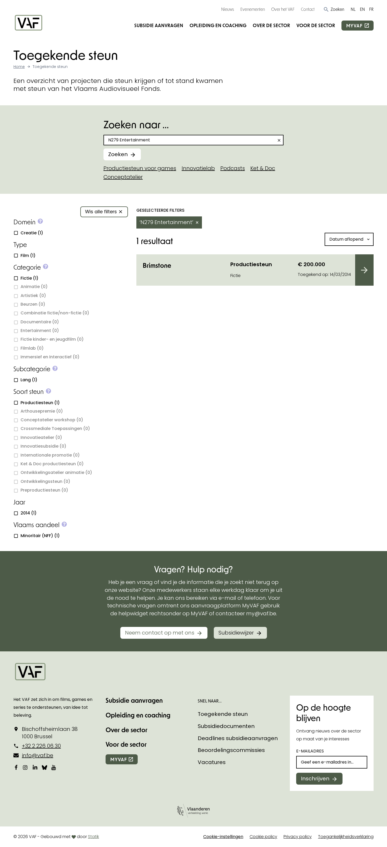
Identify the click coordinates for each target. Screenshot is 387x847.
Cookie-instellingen (223, 837)
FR (371, 9)
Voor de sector (315, 25)
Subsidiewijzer (236, 632)
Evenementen (252, 9)
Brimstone (157, 265)
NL (353, 9)
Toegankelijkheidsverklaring (346, 837)
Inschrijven (315, 778)
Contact (308, 9)
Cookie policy (263, 837)
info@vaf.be (37, 755)
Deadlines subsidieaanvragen (238, 738)
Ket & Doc (262, 168)
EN (362, 9)
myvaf (354, 25)
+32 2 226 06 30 (41, 746)
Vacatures (212, 762)
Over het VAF (283, 9)
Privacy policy (298, 837)
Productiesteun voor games (139, 168)
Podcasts (232, 168)
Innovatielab (198, 168)
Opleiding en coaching (218, 25)
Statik (93, 837)
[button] (333, 9)
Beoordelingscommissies (231, 750)
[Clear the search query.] (279, 140)
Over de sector (271, 25)
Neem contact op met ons (159, 632)
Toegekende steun (223, 714)
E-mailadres (310, 751)
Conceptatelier (123, 177)
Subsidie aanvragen (158, 25)
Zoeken (118, 154)
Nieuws (227, 9)
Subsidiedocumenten (226, 726)
